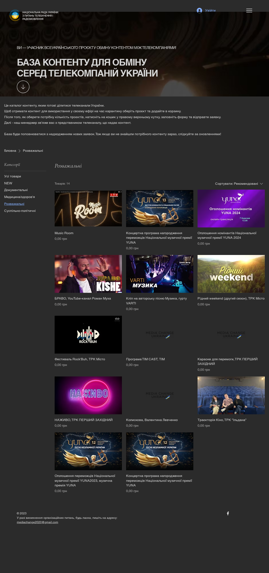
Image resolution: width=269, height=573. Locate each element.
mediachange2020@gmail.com (37, 522)
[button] (249, 10)
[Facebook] (227, 513)
